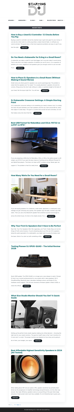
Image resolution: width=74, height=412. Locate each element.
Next (19, 405)
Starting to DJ (37, 9)
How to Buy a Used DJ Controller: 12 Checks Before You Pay (35, 35)
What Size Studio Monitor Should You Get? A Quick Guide (35, 296)
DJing (40, 20)
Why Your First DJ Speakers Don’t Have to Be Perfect (36, 226)
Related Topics (51, 20)
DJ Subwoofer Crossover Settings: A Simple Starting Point (36, 101)
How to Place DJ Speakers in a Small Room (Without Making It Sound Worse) (35, 78)
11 (15, 405)
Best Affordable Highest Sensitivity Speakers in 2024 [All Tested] (36, 351)
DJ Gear (32, 20)
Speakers (11, 20)
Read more (24, 47)
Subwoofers (22, 20)
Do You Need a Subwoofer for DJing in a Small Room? (36, 57)
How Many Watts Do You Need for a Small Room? (34, 175)
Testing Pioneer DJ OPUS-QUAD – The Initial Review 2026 (35, 247)
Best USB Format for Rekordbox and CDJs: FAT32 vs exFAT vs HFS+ (35, 124)
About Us (60, 20)
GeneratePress (46, 409)
